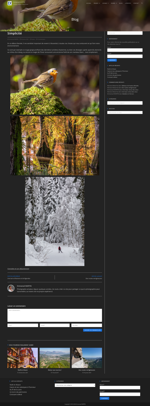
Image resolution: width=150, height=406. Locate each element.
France (33, 39)
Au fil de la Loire (112, 73)
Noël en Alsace (23, 370)
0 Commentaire (41, 39)
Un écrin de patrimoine (114, 75)
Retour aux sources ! (55, 370)
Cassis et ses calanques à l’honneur (117, 71)
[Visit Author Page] (10, 288)
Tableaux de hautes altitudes (130, 86)
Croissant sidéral (112, 77)
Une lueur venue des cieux (130, 90)
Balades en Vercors (128, 94)
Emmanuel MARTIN (13, 39)
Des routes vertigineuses (87, 370)
